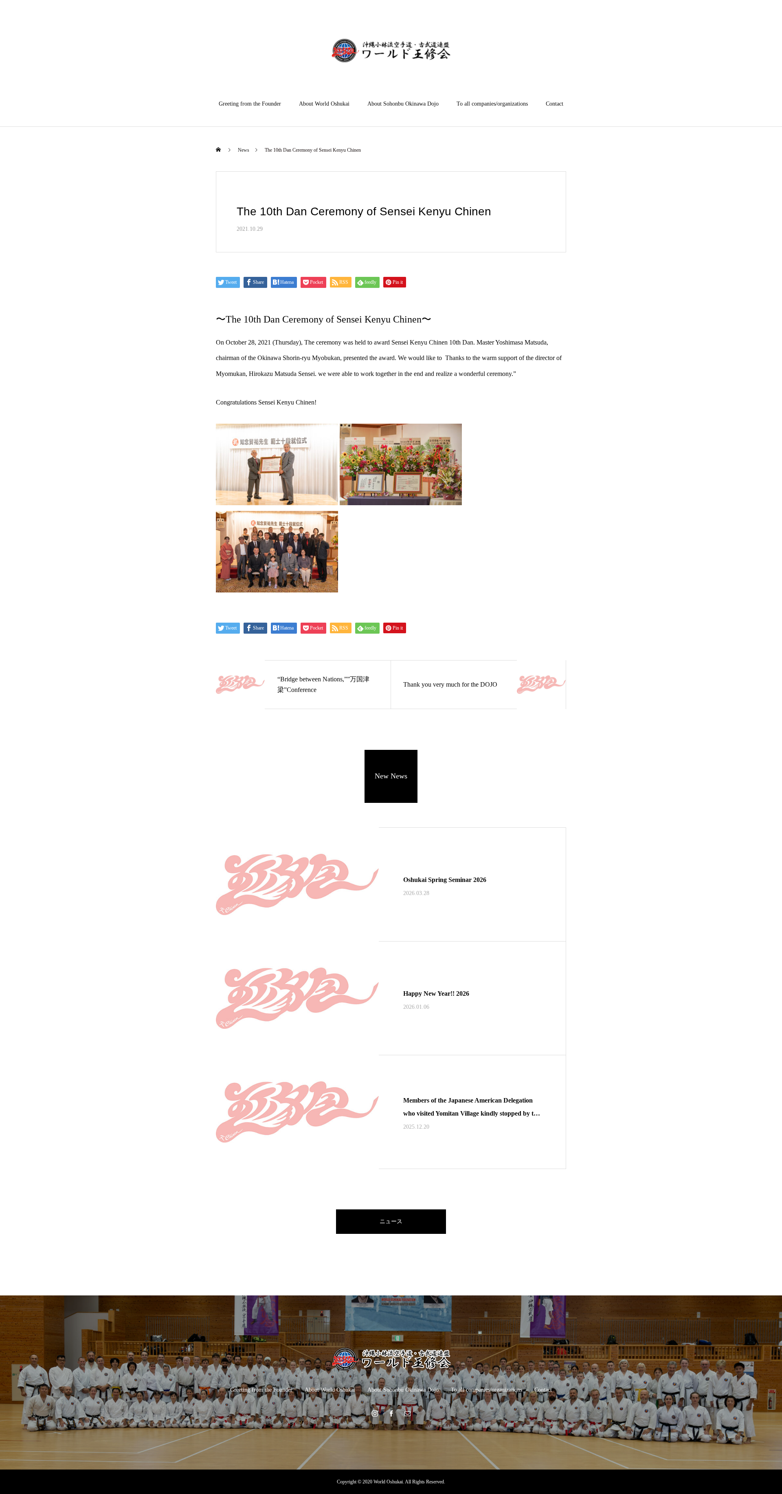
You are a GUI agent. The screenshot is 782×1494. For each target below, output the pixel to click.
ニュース (391, 1221)
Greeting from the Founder (250, 104)
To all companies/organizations (492, 104)
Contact (554, 104)
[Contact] (407, 1413)
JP (737, 31)
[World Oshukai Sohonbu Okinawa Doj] (391, 50)
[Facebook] (391, 1413)
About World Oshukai (324, 104)
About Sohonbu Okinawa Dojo (403, 104)
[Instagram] (375, 1413)
